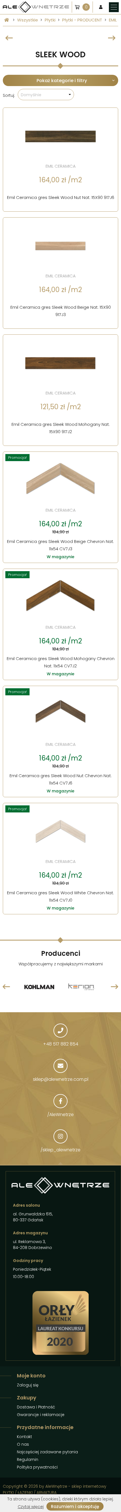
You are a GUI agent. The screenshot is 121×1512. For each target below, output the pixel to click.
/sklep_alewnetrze (60, 1150)
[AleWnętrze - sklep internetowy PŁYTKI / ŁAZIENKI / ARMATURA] (36, 6)
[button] (46, 94)
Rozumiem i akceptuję (75, 1506)
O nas (23, 1444)
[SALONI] (90, 974)
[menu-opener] (114, 7)
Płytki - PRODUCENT (82, 20)
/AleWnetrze (60, 1114)
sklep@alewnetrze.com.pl (60, 1079)
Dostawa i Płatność (36, 1407)
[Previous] (9, 38)
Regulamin (27, 1459)
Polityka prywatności (37, 1467)
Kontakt (24, 1436)
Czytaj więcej (31, 1506)
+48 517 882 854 (60, 1044)
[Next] (111, 38)
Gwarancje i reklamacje (40, 1414)
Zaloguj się (28, 1385)
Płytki (50, 20)
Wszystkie (27, 20)
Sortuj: (9, 95)
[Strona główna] (6, 20)
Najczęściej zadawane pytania (47, 1452)
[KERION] (48, 973)
